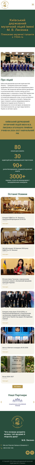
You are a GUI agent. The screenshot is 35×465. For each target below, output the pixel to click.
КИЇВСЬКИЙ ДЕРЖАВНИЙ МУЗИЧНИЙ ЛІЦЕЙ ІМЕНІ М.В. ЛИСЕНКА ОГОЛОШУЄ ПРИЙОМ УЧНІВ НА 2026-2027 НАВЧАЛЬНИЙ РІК (17, 128)
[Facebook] (28, 453)
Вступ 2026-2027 (8, 376)
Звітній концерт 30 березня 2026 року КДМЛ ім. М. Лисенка (15, 249)
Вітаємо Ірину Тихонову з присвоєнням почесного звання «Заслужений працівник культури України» (17, 280)
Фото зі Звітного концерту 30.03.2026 (15, 347)
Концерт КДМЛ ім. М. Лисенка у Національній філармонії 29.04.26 (14, 218)
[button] (33, 4)
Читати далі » (5, 223)
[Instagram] (32, 453)
